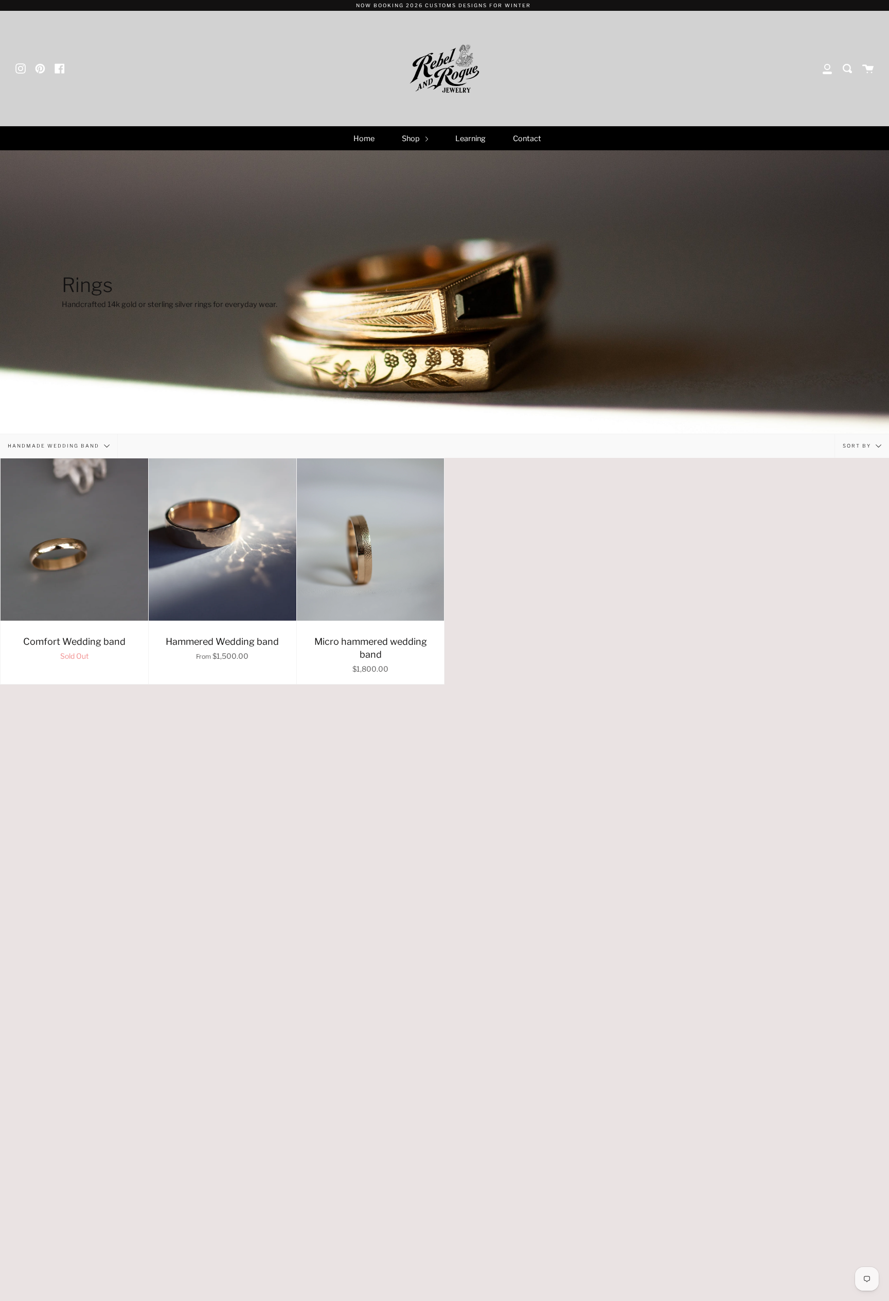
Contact (527, 138)
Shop (411, 138)
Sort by (858, 445)
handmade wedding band (54, 445)
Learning (470, 138)
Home (364, 138)
